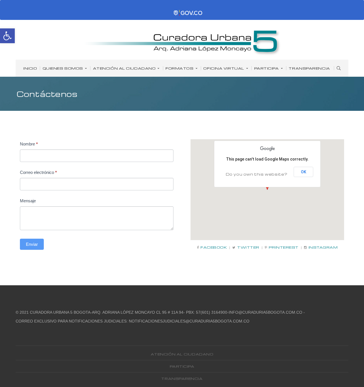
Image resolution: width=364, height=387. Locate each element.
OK (303, 172)
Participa (182, 366)
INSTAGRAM (323, 247)
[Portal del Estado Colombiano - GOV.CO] (188, 13)
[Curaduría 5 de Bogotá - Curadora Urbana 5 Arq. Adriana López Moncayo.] (182, 42)
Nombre (29, 144)
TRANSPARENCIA (181, 378)
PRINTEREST (284, 247)
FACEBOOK (213, 247)
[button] (7, 35)
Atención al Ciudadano (182, 354)
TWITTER (248, 247)
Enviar (32, 244)
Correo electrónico (38, 172)
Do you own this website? (257, 174)
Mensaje (28, 200)
